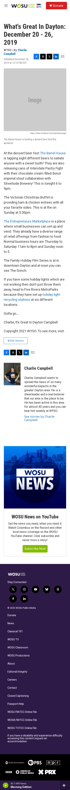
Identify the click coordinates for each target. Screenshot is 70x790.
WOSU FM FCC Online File (22, 712)
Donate (58, 5)
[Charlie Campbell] (12, 374)
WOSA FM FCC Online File (22, 720)
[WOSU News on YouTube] (35, 477)
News (10, 623)
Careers (12, 679)
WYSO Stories (16, 340)
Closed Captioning (18, 695)
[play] (5, 785)
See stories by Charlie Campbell (39, 418)
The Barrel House (53, 153)
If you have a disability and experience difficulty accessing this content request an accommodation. (34, 738)
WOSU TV (13, 639)
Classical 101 (15, 631)
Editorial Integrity (17, 671)
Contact (12, 687)
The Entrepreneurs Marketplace (27, 221)
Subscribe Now (35, 549)
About (11, 663)
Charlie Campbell (15, 51)
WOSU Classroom (17, 647)
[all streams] (65, 785)
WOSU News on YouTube (35, 517)
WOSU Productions (18, 655)
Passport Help (15, 704)
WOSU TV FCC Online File (22, 728)
